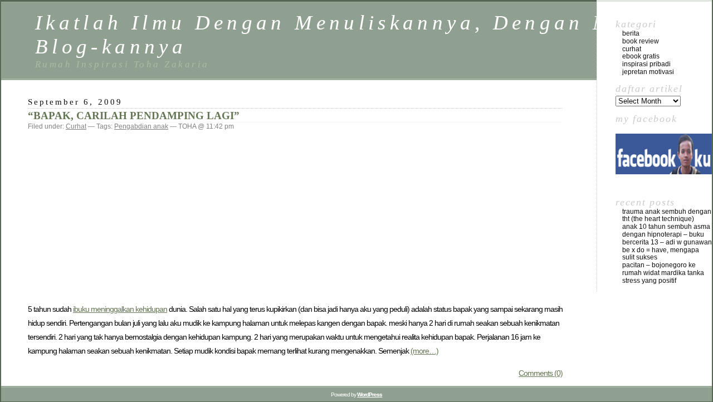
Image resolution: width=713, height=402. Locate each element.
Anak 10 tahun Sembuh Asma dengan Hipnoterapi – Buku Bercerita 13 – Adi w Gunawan (667, 234)
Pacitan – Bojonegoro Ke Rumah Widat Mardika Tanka (663, 269)
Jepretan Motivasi (648, 72)
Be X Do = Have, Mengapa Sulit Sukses (660, 254)
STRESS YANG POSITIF (649, 281)
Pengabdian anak (141, 126)
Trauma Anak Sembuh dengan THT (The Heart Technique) (666, 215)
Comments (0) (541, 373)
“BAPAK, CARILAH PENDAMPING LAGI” (134, 115)
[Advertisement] (295, 216)
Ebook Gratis (641, 56)
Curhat (76, 126)
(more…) (424, 350)
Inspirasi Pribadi (646, 64)
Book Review (640, 41)
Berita (630, 33)
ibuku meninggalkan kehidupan (120, 309)
